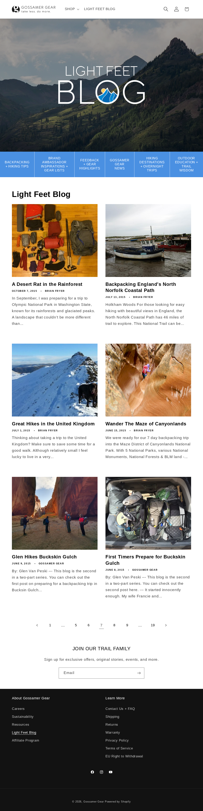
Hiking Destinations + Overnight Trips (152, 164)
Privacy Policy (117, 740)
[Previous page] (37, 625)
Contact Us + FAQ (120, 709)
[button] (71, 9)
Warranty (112, 732)
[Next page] (166, 625)
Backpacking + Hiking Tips (17, 164)
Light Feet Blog (24, 732)
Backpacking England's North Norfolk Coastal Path (140, 287)
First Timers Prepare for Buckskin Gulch (145, 560)
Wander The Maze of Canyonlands (145, 423)
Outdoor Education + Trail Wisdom (186, 164)
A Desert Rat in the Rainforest (47, 284)
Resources (20, 724)
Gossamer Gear (93, 801)
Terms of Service (119, 748)
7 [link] (101, 625)
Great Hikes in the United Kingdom (53, 423)
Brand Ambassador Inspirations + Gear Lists (54, 164)
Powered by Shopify (118, 801)
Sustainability (23, 717)
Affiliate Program (25, 740)
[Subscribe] (139, 673)
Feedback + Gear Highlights (89, 164)
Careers (18, 709)
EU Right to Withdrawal (124, 756)
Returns (111, 724)
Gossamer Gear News (119, 164)
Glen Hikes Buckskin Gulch (44, 556)
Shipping (112, 717)
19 (153, 625)
